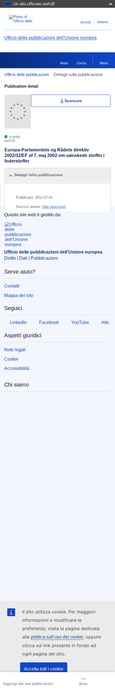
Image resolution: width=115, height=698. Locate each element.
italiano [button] (102, 22)
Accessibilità (16, 368)
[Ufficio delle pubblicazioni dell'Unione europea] (23, 19)
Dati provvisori (54, 207)
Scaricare (73, 101)
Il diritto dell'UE (12, 139)
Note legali (15, 349)
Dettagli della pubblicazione (38, 175)
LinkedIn (18, 322)
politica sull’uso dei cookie (57, 637)
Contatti (12, 286)
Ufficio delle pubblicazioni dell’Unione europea (53, 252)
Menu (104, 63)
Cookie (11, 359)
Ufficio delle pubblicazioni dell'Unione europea (50, 37)
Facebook (49, 322)
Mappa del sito (18, 295)
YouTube (80, 322)
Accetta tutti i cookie (43, 669)
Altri (105, 322)
